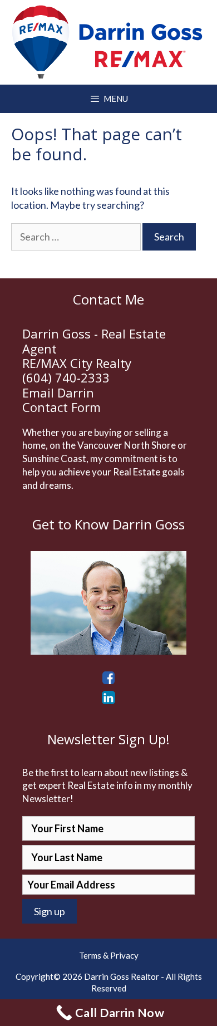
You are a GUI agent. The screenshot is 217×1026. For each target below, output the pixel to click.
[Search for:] (76, 236)
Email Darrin (58, 392)
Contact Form (61, 407)
